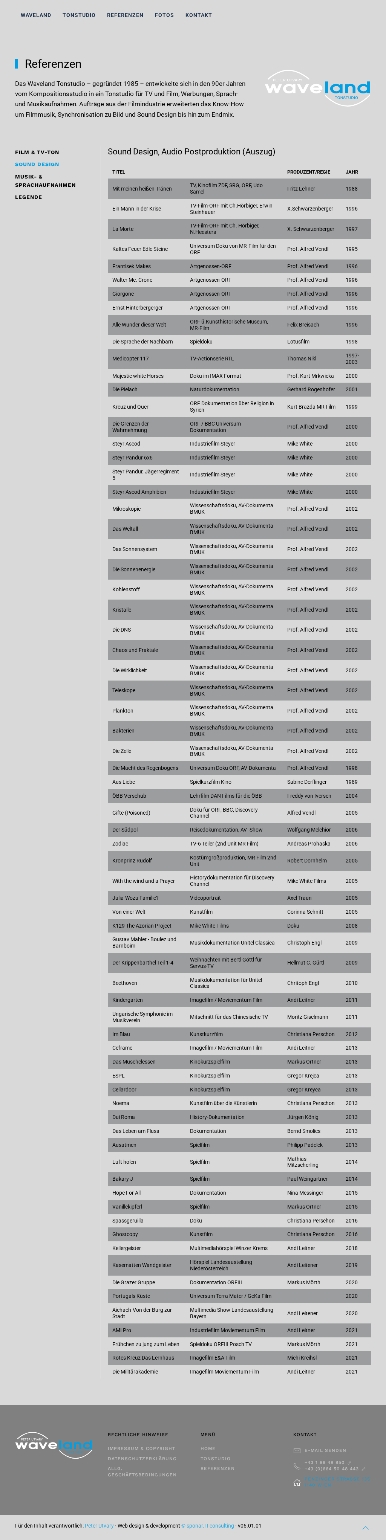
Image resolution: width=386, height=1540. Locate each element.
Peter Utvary (99, 1526)
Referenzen (125, 15)
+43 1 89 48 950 (326, 1462)
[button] (365, 1528)
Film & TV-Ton (37, 152)
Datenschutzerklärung (142, 1458)
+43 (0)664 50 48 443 (333, 1468)
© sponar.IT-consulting (207, 1526)
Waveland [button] (36, 15)
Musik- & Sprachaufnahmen (45, 181)
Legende (28, 197)
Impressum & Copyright (141, 1448)
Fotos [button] (164, 15)
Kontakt (198, 15)
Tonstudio (216, 1458)
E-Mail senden (325, 1450)
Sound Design (37, 164)
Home (208, 1448)
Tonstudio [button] (79, 15)
